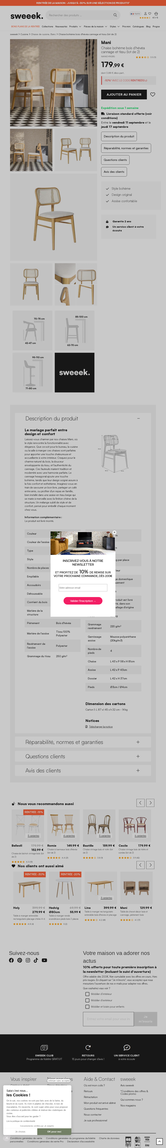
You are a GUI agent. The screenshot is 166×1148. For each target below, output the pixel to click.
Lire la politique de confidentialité (20, 1121)
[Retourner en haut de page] (159, 1141)
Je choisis (20, 1131)
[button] (7, 1138)
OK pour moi (54, 1131)
